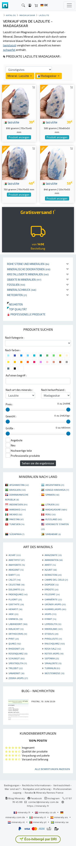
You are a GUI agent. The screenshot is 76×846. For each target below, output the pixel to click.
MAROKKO (17, 509)
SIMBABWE (53, 534)
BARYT (14, 574)
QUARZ (15, 643)
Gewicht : (11, 416)
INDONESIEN (18, 504)
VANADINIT (16, 673)
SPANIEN (52, 494)
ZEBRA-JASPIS (18, 678)
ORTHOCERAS (18, 633)
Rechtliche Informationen (36, 785)
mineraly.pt (39, 822)
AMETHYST (17, 559)
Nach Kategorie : (14, 337)
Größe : (10, 428)
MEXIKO (15, 514)
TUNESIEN (16, 524)
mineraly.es (61, 817)
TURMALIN (52, 668)
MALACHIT (16, 628)
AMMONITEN (54, 559)
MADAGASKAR (56, 509)
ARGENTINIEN (54, 484)
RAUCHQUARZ (55, 643)
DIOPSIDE (52, 584)
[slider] (8, 410)
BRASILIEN (17, 489)
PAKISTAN (16, 519)
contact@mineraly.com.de (43, 801)
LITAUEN (52, 504)
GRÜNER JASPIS (55, 604)
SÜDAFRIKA (16, 534)
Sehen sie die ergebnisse (38, 463)
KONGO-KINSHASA (57, 489)
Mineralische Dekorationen (28, 269)
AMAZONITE (53, 555)
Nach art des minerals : (19, 389)
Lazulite (44, 15)
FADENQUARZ (18, 594)
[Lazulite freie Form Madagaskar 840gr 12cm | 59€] (57, 162)
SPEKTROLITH (18, 663)
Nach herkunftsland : (53, 389)
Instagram (53, 798)
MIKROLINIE (53, 628)
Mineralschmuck (21, 289)
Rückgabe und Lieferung (37, 788)
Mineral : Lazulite (18, 75)
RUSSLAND (53, 519)
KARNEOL (15, 618)
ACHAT (15, 555)
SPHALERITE (53, 663)
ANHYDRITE (17, 564)
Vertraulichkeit (61, 785)
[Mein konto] (30, 5)
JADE (13, 614)
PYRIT (14, 638)
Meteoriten (17, 295)
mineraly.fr (24, 812)
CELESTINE (17, 584)
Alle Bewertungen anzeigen (52, 769)
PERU (50, 514)
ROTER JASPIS (54, 653)
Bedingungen (11, 785)
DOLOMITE (16, 589)
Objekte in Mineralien (24, 279)
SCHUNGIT (17, 658)
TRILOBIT (16, 668)
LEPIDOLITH (53, 624)
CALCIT (14, 579)
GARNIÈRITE (53, 599)
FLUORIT (15, 599)
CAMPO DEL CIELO (56, 579)
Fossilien (16, 284)
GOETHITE (16, 604)
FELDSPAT (52, 594)
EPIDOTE (51, 589)
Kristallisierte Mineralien (28, 274)
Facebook (36, 798)
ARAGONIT (16, 569)
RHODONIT (16, 648)
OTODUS (51, 633)
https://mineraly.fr (38, 805)
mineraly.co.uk (47, 812)
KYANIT (50, 618)
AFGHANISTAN (19, 484)
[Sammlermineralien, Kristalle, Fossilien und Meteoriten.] (5, 5)
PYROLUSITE (53, 638)
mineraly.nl (18, 822)
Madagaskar (27, 15)
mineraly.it (39, 817)
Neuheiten (15, 304)
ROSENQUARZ (18, 653)
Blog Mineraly (16, 798)
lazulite (13, 122)
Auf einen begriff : (16, 375)
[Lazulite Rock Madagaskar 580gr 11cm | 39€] (57, 101)
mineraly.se (61, 822)
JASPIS (50, 614)
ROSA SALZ (53, 648)
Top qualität (17, 309)
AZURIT (51, 569)
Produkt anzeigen (19, 137)
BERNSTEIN (53, 574)
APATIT (50, 564)
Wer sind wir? (12, 788)
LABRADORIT (18, 624)
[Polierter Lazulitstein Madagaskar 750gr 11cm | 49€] (19, 162)
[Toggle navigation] (69, 5)
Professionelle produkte (27, 314)
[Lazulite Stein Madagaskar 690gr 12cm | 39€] (19, 101)
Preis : (9, 404)
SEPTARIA (52, 658)
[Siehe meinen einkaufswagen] (36, 5)
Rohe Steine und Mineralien (28, 264)
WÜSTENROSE (54, 673)
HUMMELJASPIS (55, 609)
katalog (11, 15)
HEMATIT (15, 609)
